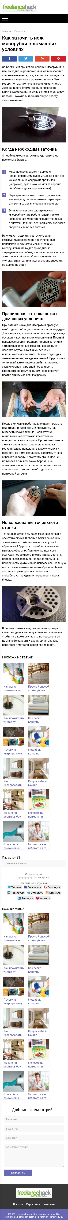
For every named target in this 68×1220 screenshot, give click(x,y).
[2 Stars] (22, 878)
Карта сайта (33, 1204)
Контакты (49, 1204)
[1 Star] (19, 878)
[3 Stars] (25, 878)
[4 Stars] (28, 878)
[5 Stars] (31, 878)
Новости (18, 1204)
